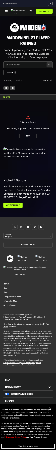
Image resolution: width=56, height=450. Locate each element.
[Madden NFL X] (15, 227)
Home (6, 283)
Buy (5, 288)
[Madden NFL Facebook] (41, 227)
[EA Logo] (10, 259)
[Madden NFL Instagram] (21, 227)
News (5, 292)
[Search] (49, 64)
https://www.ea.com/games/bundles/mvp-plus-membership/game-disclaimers (22, 363)
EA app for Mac (10, 301)
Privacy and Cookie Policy (15, 437)
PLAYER (6, 97)
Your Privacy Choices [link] (22, 394)
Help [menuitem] (7, 380)
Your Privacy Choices (28, 446)
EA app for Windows (12, 296)
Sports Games (10, 305)
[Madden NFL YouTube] (28, 227)
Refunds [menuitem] (9, 401)
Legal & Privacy (13, 387)
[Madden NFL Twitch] (34, 227)
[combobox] (28, 236)
